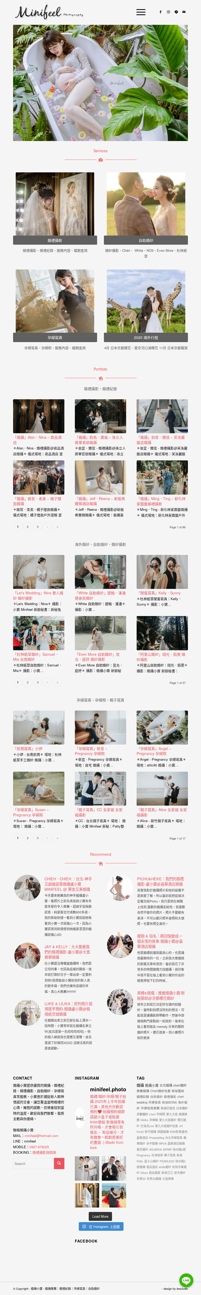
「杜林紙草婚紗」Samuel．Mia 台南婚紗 (36, 657)
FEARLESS (167, 1161)
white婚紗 (165, 1167)
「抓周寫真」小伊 (27, 748)
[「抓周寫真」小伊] (38, 728)
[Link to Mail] (184, 12)
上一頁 (25, 83)
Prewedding (156, 1137)
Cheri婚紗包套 (160, 1090)
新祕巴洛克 (168, 1108)
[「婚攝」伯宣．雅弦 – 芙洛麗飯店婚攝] (162, 416)
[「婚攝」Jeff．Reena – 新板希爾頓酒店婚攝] (100, 477)
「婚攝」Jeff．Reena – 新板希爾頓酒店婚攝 (100, 501)
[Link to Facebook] (160, 12)
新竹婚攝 (150, 1131)
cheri (152, 1114)
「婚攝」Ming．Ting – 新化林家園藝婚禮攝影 (161, 501)
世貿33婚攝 (154, 1178)
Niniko (144, 1120)
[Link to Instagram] (168, 12)
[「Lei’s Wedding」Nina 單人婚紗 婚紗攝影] (38, 572)
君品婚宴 (154, 1172)
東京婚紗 (142, 1149)
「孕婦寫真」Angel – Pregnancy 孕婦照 (154, 751)
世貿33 (141, 1178)
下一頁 (176, 83)
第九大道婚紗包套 (166, 1126)
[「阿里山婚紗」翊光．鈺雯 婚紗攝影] (162, 633)
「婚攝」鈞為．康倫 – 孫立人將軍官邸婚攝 (99, 440)
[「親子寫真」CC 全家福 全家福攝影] (100, 789)
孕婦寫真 (154, 1102)
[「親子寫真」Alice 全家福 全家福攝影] (162, 789)
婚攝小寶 (152, 1085)
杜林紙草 (157, 1155)
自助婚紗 (156, 1096)
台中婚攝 (152, 1143)
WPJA (162, 1143)
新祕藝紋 (178, 1090)
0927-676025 (39, 1146)
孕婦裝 (153, 1120)
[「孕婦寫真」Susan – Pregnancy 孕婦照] (38, 789)
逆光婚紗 (180, 1172)
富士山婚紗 (151, 1161)
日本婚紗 (182, 1108)
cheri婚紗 (180, 1085)
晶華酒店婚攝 (176, 1143)
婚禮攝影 (170, 1096)
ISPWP (167, 1149)
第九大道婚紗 (167, 1120)
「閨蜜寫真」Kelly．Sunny (159, 592)
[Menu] (138, 12)
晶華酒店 (142, 1137)
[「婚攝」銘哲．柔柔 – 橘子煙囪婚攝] (38, 477)
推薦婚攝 (143, 1090)
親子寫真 (170, 1155)
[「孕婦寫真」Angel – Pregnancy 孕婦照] (162, 728)
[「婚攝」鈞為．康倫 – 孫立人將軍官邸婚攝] (100, 416)
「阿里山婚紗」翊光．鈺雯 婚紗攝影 (161, 657)
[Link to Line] (176, 12)
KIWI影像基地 (178, 1131)
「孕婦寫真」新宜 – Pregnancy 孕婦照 (91, 751)
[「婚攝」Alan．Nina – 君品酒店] (38, 416)
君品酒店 (152, 1167)
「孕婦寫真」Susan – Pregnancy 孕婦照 (31, 812)
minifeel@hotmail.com (41, 1135)
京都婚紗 (142, 1114)
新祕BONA (169, 1102)
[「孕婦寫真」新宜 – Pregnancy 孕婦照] (100, 728)
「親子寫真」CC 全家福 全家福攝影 (98, 812)
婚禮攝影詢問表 (44, 1152)
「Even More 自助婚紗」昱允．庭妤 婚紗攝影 (97, 657)
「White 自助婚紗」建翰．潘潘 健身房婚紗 (100, 595)
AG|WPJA (155, 1149)
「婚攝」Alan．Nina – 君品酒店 (37, 440)
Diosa (144, 1172)
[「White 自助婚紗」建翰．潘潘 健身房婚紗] (100, 572)
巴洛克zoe (147, 1126)
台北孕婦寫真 (173, 1137)
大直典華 (168, 1178)
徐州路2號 (179, 1149)
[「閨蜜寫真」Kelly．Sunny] (162, 572)
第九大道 (172, 1114)
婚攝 (140, 1085)
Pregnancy (143, 1155)
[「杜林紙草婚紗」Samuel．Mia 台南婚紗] (38, 633)
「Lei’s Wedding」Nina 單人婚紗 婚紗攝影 (38, 595)
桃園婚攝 (163, 1131)
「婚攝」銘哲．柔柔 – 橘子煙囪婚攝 (37, 501)
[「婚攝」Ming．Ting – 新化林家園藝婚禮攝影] (162, 477)
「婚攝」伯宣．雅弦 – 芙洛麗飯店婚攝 (161, 440)
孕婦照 (161, 1114)
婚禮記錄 (143, 1096)
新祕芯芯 (167, 1172)
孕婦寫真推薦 (150, 1108)
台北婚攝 (166, 1085)
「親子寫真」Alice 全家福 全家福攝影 (162, 812)
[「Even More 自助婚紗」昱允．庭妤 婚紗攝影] (100, 633)
